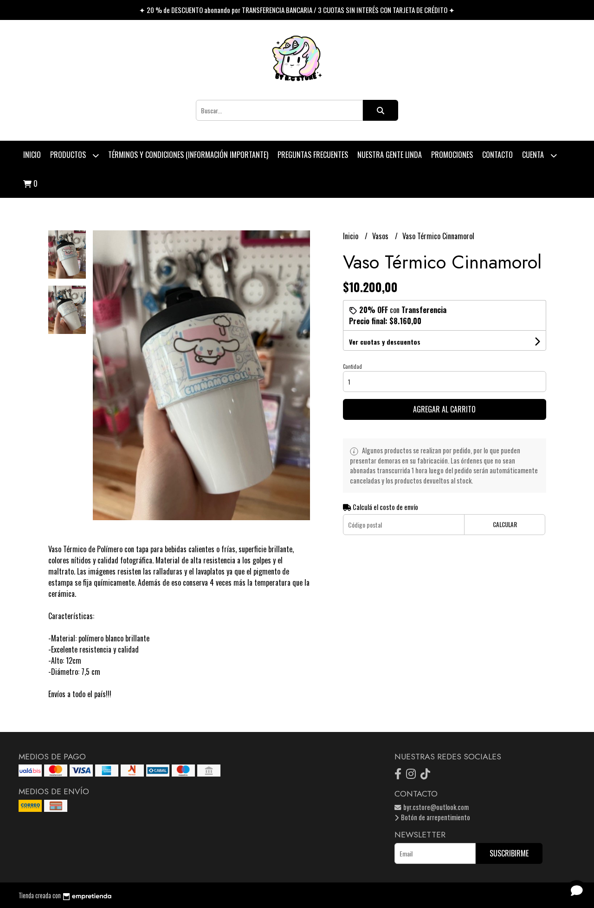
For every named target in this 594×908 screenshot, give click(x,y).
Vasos (381, 236)
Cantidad (352, 366)
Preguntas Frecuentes (313, 154)
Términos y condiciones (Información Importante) (188, 154)
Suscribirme (509, 853)
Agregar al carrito (444, 409)
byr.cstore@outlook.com (435, 807)
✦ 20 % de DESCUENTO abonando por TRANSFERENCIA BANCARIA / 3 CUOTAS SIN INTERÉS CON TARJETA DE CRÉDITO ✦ (297, 10)
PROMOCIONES (452, 154)
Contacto (497, 154)
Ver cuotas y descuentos (384, 341)
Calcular (505, 524)
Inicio (32, 154)
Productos (69, 154)
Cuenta (534, 154)
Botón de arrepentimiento (435, 817)
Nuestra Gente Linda (389, 154)
